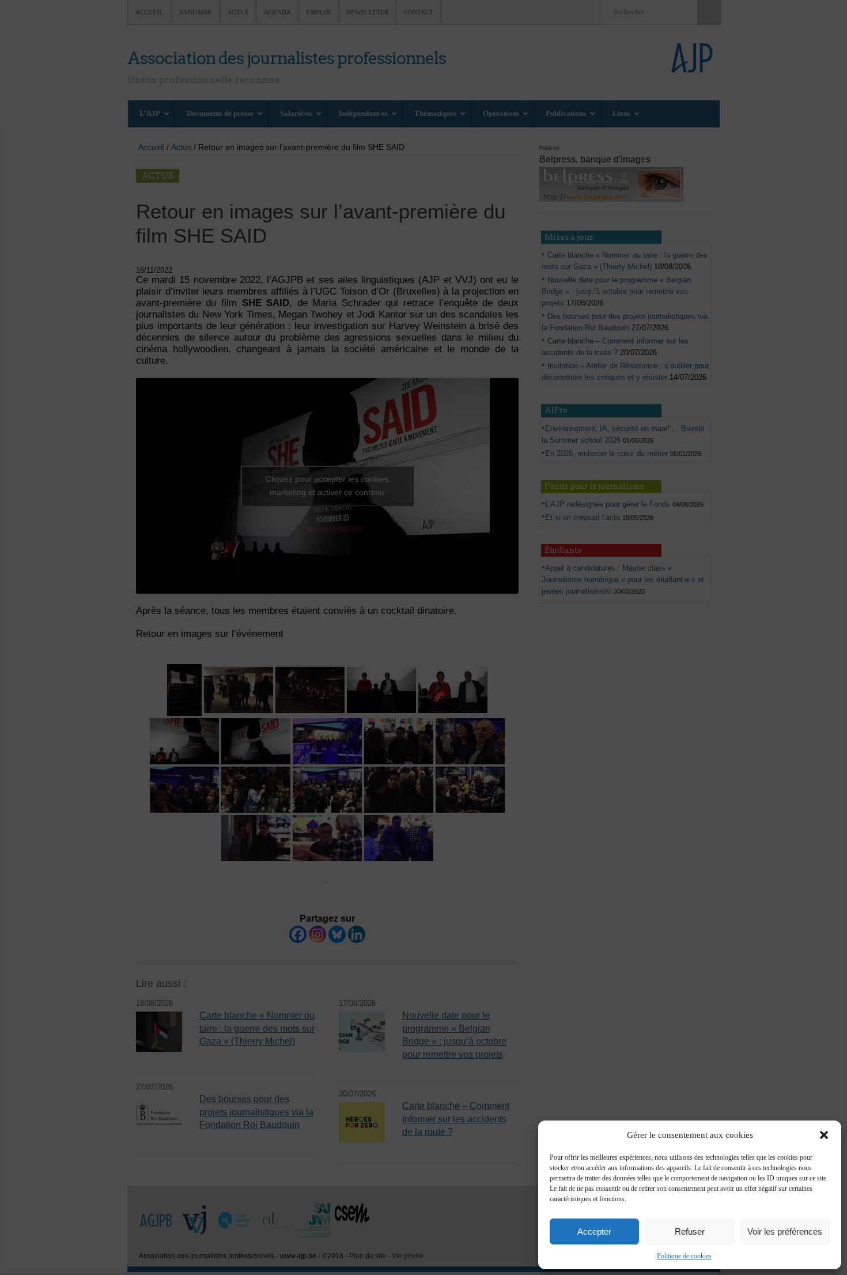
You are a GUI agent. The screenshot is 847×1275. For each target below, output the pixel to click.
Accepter (594, 1231)
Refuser (690, 1231)
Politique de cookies (684, 1256)
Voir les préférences (784, 1231)
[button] (824, 1135)
